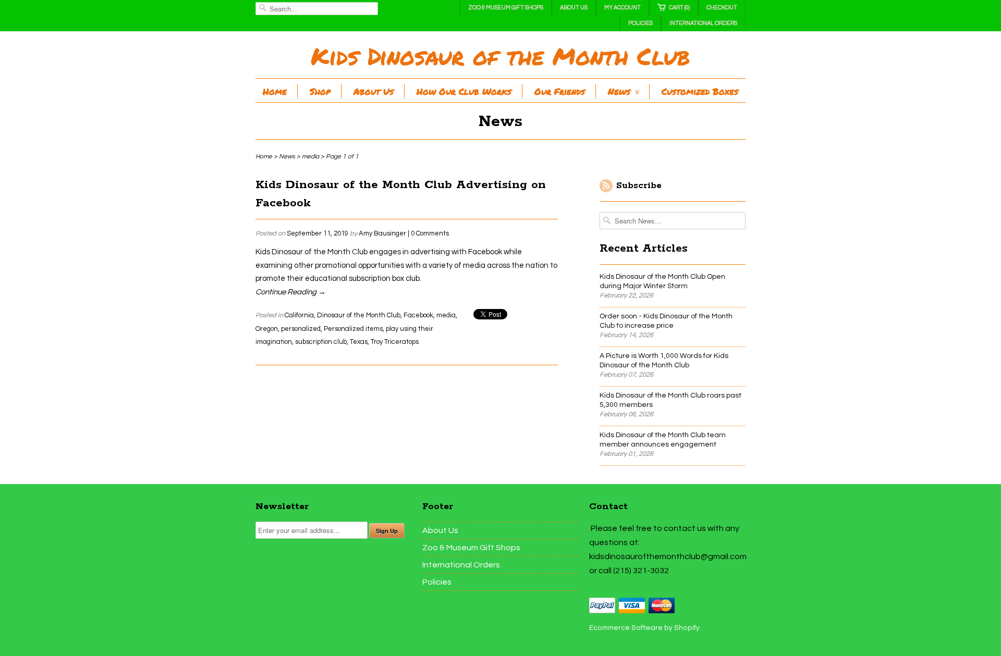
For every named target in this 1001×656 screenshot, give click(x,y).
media (446, 315)
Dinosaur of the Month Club (358, 315)
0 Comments (430, 233)
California (299, 315)
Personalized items (353, 328)
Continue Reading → (290, 292)
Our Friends (559, 91)
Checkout (721, 7)
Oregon (266, 328)
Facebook (418, 315)
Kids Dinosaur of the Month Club (500, 56)
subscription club (321, 341)
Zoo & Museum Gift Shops (505, 7)
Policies (640, 23)
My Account (622, 7)
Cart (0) (679, 7)
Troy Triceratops (395, 341)
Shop (320, 91)
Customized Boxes (700, 91)
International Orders (703, 23)
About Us (574, 7)
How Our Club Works (464, 91)
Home (275, 91)
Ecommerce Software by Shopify (644, 628)
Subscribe (639, 185)
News (623, 91)
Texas (359, 341)
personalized (301, 328)
